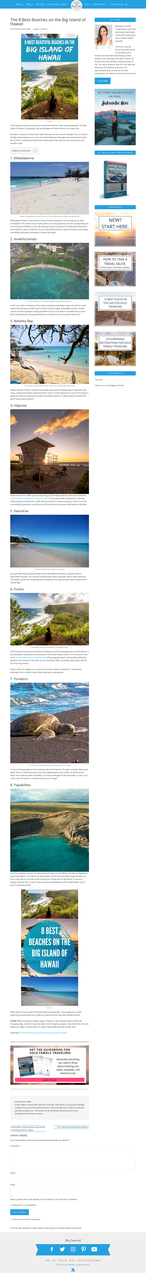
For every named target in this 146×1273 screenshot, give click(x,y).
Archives (72, 1260)
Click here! (102, 81)
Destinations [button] (99, 4)
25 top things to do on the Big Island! (31, 657)
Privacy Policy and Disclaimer (89, 1260)
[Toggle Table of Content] (34, 151)
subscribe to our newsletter (24, 1205)
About (19, 4)
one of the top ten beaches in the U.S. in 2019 (29, 498)
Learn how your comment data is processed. (62, 1228)
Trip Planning (117, 4)
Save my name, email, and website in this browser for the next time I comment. (43, 1199)
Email (12, 1184)
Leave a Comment (40, 29)
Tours (87, 4)
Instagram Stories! (116, 385)
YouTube (40, 4)
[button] (126, 4)
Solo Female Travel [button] (56, 4)
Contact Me (62, 1260)
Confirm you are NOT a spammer (26, 1219)
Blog (29, 4)
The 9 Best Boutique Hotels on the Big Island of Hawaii (43, 1033)
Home (48, 1260)
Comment (15, 1146)
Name (12, 1173)
